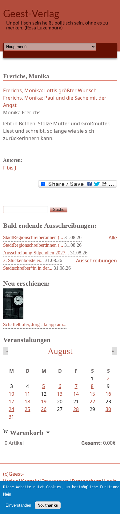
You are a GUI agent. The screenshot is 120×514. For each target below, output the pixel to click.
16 (108, 393)
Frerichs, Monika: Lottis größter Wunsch (50, 90)
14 (76, 393)
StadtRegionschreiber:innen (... (33, 237)
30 (108, 409)
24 (11, 409)
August (60, 351)
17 (11, 401)
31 (11, 416)
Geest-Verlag (31, 14)
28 (76, 409)
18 (27, 401)
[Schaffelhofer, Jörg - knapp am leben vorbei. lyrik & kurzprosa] (13, 317)
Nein (7, 494)
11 (27, 393)
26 (43, 409)
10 (11, 393)
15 (92, 393)
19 (43, 401)
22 (92, 401)
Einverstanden (18, 505)
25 (27, 409)
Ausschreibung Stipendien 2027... (36, 252)
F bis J (9, 167)
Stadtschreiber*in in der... (27, 268)
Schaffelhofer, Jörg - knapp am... (34, 324)
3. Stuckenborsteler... (23, 260)
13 (59, 393)
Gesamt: (91, 443)
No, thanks (48, 505)
